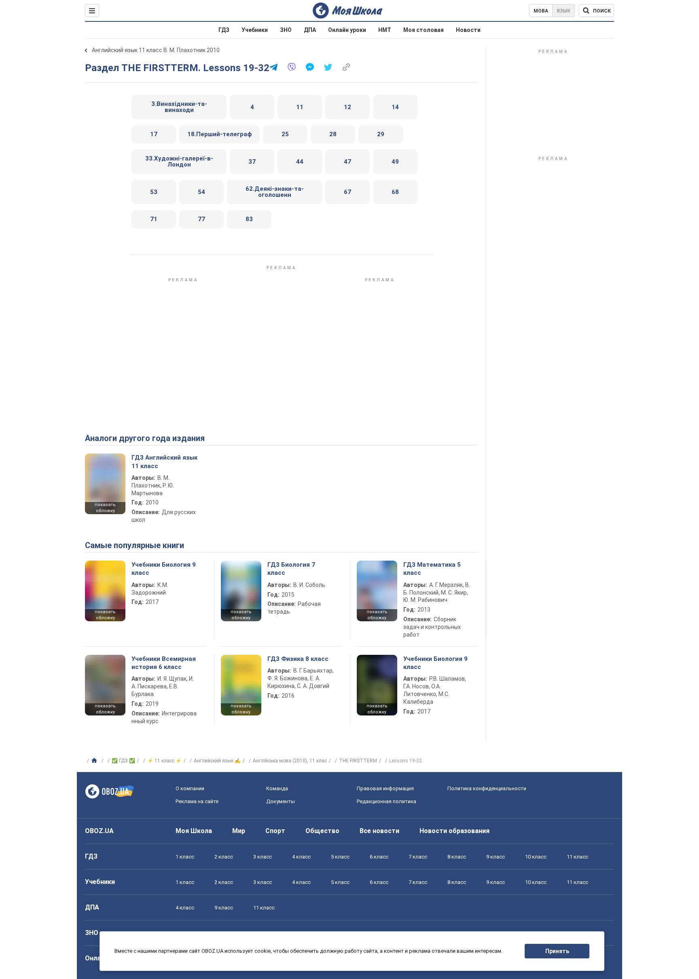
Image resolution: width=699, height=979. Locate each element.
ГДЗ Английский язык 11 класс (164, 461)
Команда (277, 788)
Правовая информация (385, 788)
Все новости (379, 831)
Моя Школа (194, 831)
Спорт (275, 831)
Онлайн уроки (347, 30)
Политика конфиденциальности (486, 788)
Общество (322, 831)
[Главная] (95, 760)
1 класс (185, 857)
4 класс (301, 857)
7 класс (418, 857)
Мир (238, 831)
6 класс (379, 857)
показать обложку (105, 507)
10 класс (535, 857)
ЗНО (286, 30)
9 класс (495, 857)
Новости (468, 30)
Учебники (254, 30)
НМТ (384, 30)
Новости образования (454, 831)
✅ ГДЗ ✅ (123, 761)
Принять (557, 951)
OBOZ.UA (99, 831)
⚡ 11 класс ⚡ (164, 761)
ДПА (310, 30)
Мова (541, 11)
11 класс (577, 857)
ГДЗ (223, 30)
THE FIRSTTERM (358, 761)
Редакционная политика (386, 801)
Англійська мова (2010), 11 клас (290, 761)
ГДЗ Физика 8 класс (297, 659)
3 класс (262, 857)
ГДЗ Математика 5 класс (432, 568)
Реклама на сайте (197, 801)
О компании (190, 788)
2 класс (223, 857)
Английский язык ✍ (217, 761)
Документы (280, 801)
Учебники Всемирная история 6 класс (163, 663)
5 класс (340, 857)
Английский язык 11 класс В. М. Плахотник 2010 (156, 50)
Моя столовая (423, 30)
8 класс (456, 857)
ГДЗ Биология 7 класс (291, 568)
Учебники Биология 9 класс (163, 568)
